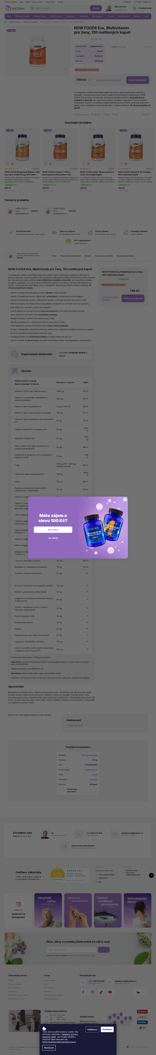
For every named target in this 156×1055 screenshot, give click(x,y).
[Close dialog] (125, 499)
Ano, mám (53, 529)
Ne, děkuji (53, 538)
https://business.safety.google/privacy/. (59, 1042)
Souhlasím (107, 1029)
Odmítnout (92, 1029)
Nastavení (49, 1048)
